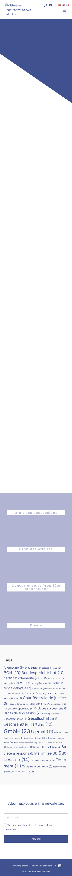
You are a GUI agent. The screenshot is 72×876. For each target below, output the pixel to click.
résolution (53, 747)
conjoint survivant (14, 693)
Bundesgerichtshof (43, 672)
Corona (30, 693)
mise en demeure (23, 742)
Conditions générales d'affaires (48, 688)
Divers (36, 625)
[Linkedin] (59, 866)
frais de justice (50, 713)
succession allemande (43, 760)
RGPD (63, 742)
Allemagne (14, 667)
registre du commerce (46, 742)
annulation (33, 667)
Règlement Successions (16, 747)
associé (47, 668)
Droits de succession (22, 713)
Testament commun (37, 766)
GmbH (18, 731)
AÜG (57, 668)
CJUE (25, 683)
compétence (41, 683)
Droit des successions (36, 513)
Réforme (37, 747)
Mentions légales (20, 866)
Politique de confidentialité (44, 866)
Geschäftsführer (15, 718)
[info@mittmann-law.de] (50, 5)
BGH (12, 672)
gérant (43, 731)
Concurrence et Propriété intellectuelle (36, 587)
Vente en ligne (25, 771)
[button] (64, 10)
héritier (59, 732)
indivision (30, 738)
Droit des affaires (36, 549)
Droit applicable (22, 708)
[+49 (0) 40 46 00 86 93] (45, 5)
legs (41, 738)
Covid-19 (43, 703)
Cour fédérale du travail (22, 704)
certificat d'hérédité (21, 678)
